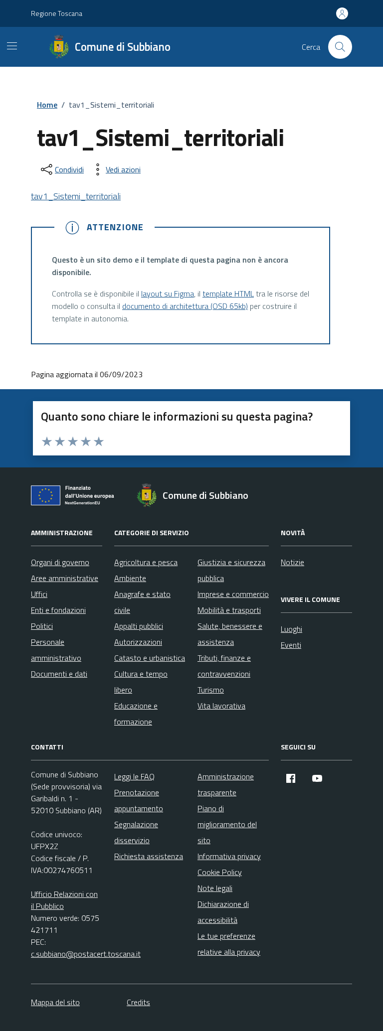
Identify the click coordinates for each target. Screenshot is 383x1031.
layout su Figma (167, 293)
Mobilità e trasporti (229, 610)
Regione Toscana (56, 13)
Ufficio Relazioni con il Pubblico (64, 900)
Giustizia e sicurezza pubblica (231, 570)
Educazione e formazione (136, 714)
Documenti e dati (59, 674)
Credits (138, 1002)
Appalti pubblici (138, 626)
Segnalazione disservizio (136, 832)
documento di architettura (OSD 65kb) (185, 306)
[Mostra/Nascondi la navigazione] (12, 46)
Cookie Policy (219, 872)
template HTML (228, 293)
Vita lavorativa (221, 706)
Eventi (291, 645)
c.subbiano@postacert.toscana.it (86, 954)
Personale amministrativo (56, 650)
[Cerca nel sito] (340, 47)
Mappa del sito (55, 1002)
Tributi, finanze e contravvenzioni (224, 666)
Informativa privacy (229, 856)
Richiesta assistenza (148, 856)
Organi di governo (60, 562)
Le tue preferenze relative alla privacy (228, 944)
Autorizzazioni (138, 642)
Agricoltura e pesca (146, 562)
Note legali (214, 888)
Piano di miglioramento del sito (227, 824)
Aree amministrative (64, 578)
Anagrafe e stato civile (142, 602)
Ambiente (130, 578)
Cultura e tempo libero (141, 682)
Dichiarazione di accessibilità (223, 912)
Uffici (39, 594)
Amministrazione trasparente (225, 784)
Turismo (210, 690)
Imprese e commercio (233, 594)
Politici (42, 626)
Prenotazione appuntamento (138, 800)
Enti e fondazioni (58, 610)
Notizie (292, 562)
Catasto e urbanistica (149, 658)
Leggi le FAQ (134, 776)
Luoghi (291, 629)
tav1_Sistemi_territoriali (76, 196)
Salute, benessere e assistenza (229, 634)
